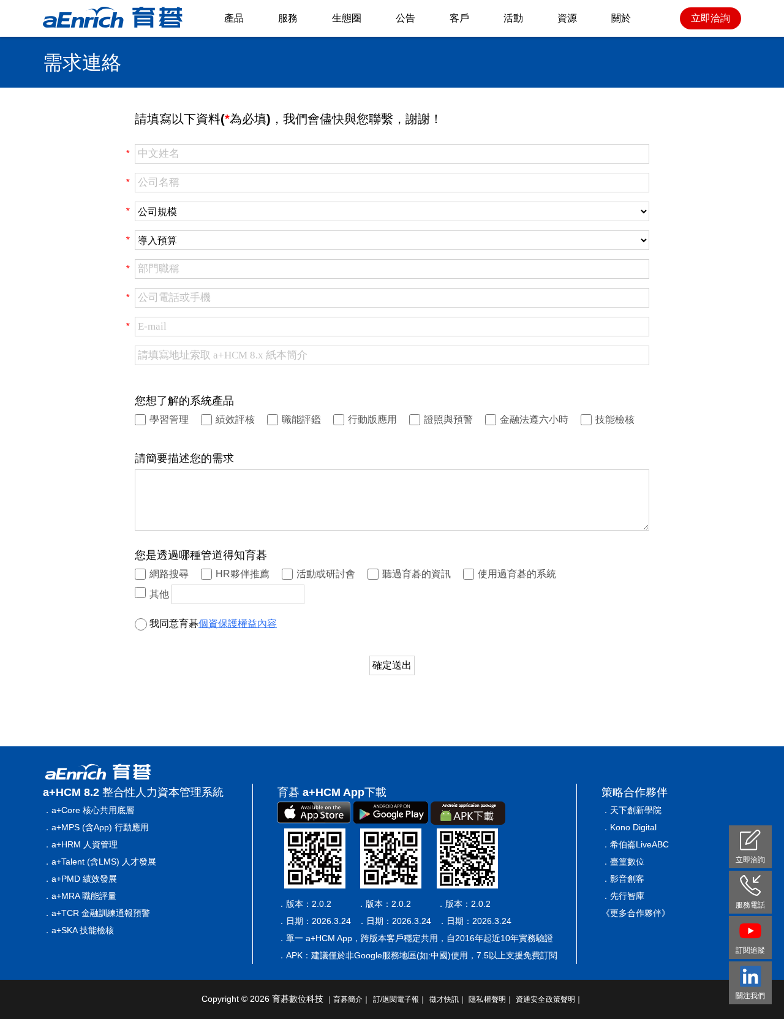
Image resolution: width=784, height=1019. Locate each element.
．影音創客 (622, 879)
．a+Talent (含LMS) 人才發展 (99, 861)
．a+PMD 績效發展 (80, 879)
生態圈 (346, 18)
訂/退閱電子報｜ (400, 999)
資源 (567, 18)
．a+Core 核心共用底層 (88, 810)
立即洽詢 (710, 18)
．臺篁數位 (622, 861)
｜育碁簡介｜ (348, 999)
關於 (621, 18)
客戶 (459, 18)
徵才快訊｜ (448, 999)
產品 (234, 18)
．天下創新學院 (631, 810)
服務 (288, 18)
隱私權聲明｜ (491, 999)
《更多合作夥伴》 (635, 913)
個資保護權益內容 (237, 623)
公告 (405, 18)
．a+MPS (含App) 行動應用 (96, 827)
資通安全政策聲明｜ (549, 999)
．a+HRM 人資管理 (80, 844)
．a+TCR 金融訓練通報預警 (96, 913)
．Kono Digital (629, 827)
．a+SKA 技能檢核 (78, 930)
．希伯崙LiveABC (635, 844)
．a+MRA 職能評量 (79, 896)
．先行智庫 (622, 896)
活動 (513, 18)
